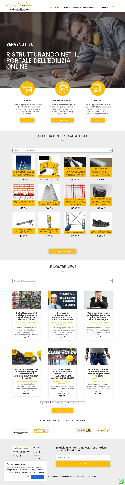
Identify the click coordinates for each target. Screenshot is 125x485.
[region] (25, 471)
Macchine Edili (10, 483)
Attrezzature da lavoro (52, 480)
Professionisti (62, 120)
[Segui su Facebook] (13, 455)
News (98, 120)
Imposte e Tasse (62, 383)
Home (51, 7)
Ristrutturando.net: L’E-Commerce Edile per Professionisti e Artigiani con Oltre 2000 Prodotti (26, 373)
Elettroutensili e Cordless (97, 480)
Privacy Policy (37, 452)
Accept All (38, 477)
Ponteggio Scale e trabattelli (28, 483)
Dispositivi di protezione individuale (74, 480)
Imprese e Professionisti (72, 7)
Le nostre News (31, 322)
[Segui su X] (16, 455)
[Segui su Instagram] (20, 455)
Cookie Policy (37, 455)
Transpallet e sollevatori (76, 483)
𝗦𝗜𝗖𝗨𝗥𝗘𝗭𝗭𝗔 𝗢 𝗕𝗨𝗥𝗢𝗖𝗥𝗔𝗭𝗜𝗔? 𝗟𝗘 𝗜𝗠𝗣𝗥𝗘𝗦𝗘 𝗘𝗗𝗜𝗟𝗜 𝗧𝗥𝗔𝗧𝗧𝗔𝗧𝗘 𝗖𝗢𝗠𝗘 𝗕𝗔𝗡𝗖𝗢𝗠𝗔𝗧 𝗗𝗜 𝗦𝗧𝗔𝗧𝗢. (62, 373)
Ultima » (82, 403)
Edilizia (26, 325)
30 (71, 403)
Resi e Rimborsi (37, 459)
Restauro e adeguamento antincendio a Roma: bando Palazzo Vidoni (62, 316)
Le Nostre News (102, 7)
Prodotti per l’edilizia (47, 483)
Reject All (26, 477)
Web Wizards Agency (81, 476)
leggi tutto (26, 337)
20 (68, 403)
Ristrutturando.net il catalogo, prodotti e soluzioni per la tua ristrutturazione (26, 316)
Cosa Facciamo (89, 7)
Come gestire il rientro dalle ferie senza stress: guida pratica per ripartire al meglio (98, 316)
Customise (12, 477)
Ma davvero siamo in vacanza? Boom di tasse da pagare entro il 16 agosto (99, 372)
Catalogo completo (62, 251)
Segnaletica (61, 483)
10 (65, 403)
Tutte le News (62, 410)
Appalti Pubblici (62, 325)
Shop (57, 7)
